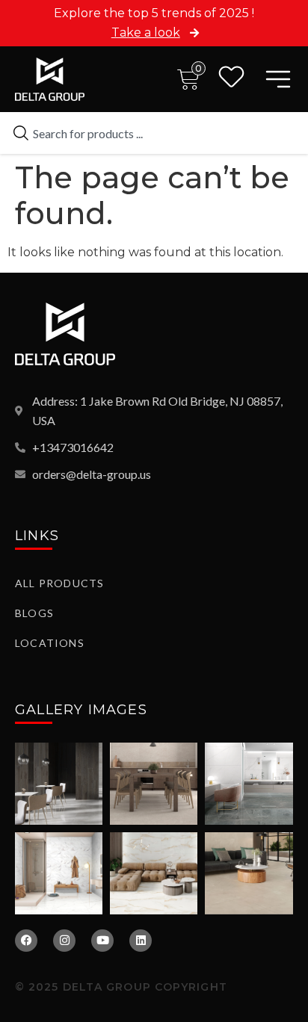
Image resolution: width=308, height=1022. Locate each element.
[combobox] (154, 133)
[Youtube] (102, 940)
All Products (59, 583)
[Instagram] (64, 940)
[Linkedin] (140, 940)
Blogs (34, 613)
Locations (49, 643)
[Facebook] (26, 940)
